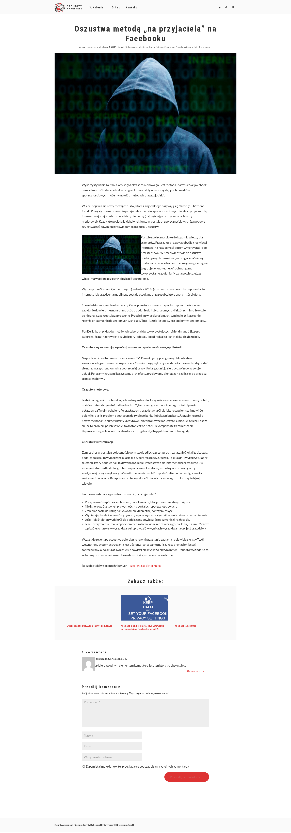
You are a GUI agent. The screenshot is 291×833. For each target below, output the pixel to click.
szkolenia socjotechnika (145, 565)
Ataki (121, 47)
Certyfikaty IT (109, 825)
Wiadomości (190, 47)
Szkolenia (97, 7)
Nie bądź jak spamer (185, 625)
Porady (179, 47)
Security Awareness (63, 825)
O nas (116, 7)
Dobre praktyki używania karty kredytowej (89, 625)
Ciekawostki (131, 47)
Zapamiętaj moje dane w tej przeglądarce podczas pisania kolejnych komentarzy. (137, 766)
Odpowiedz (194, 671)
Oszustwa (169, 47)
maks (100, 47)
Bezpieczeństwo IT (125, 825)
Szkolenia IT (96, 825)
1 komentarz (205, 47)
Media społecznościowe (150, 47)
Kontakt (131, 7)
